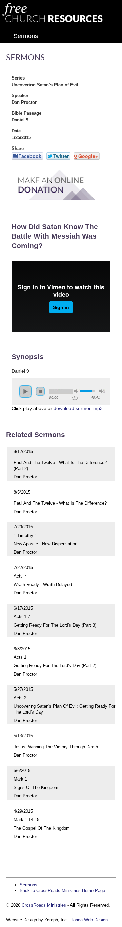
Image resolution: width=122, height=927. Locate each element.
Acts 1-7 (22, 616)
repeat (74, 398)
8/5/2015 (22, 492)
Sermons (26, 35)
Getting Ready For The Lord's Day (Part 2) (55, 665)
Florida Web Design (88, 919)
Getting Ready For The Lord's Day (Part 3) (55, 625)
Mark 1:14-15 (26, 819)
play (25, 391)
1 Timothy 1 (25, 535)
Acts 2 (20, 697)
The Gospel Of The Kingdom (42, 828)
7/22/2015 (23, 567)
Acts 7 (20, 576)
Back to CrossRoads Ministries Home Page (62, 890)
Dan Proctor (25, 476)
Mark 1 (20, 779)
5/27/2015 (23, 689)
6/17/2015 (23, 608)
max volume (102, 391)
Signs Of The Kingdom (36, 787)
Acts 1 (20, 657)
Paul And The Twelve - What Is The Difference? (60, 503)
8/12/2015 (23, 451)
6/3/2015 (22, 648)
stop (40, 391)
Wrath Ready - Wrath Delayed (43, 584)
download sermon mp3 (78, 408)
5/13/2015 (23, 735)
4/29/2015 (23, 811)
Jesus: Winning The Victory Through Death (56, 746)
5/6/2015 (22, 770)
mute (77, 391)
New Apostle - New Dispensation (45, 543)
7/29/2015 (23, 526)
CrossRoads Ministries (44, 905)
